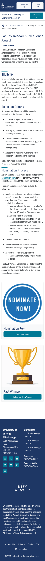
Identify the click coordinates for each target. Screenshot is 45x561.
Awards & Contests (16, 25)
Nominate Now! (22, 334)
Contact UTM (33, 544)
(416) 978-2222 (31, 459)
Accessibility (9, 544)
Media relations (21, 549)
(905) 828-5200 (31, 466)
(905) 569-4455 (10, 453)
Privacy (21, 544)
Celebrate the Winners (22, 397)
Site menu (36, 15)
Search (38, 4)
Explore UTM (24, 4)
